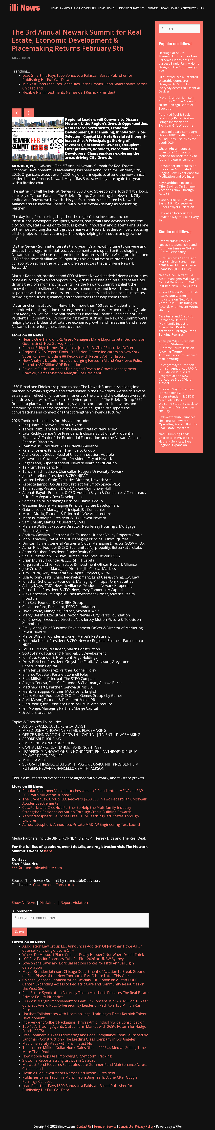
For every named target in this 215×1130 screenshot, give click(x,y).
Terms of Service (105, 1126)
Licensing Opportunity (131, 8)
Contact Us (84, 1126)
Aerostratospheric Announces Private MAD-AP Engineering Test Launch (81, 824)
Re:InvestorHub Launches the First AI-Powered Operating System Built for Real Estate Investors (178, 422)
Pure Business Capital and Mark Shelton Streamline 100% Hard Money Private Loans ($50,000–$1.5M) (177, 263)
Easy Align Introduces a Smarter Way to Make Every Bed (179, 216)
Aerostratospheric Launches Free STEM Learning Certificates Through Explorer (80, 818)
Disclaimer (48, 902)
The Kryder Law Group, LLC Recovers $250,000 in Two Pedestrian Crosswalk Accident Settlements (84, 801)
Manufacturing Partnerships (78, 8)
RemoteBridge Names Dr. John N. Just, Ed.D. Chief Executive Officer (78, 347)
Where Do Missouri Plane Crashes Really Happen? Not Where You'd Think (83, 954)
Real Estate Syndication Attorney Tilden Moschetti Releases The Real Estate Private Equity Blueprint (85, 994)
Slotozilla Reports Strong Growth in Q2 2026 (58, 1060)
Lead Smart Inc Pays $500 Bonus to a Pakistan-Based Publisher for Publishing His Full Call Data (77, 77)
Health (111, 8)
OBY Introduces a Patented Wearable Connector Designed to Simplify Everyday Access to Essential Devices (179, 84)
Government (43, 884)
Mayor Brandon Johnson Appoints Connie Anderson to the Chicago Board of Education (178, 103)
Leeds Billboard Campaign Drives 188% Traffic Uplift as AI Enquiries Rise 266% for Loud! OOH (179, 137)
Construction (189, 8)
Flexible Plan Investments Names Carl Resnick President (69, 92)
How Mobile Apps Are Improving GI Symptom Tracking (67, 1056)
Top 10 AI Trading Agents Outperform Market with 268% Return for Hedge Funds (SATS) (84, 1028)
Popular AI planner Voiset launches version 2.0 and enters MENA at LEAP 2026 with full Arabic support (82, 792)
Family (175, 8)
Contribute (126, 1126)
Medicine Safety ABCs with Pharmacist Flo (57, 1043)
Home (54, 8)
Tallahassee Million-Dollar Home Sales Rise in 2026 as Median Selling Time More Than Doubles (84, 1049)
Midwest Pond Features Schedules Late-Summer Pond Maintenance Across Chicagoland (84, 86)
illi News (24, 8)
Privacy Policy (144, 1126)
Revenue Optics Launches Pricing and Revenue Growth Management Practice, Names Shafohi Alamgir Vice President (79, 370)
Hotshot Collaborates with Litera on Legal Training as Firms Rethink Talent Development (84, 1015)
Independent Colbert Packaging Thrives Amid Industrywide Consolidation (83, 1022)
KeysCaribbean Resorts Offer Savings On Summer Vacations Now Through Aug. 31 (177, 188)
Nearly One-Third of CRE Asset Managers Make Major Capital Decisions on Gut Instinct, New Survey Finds (83, 341)
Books (165, 8)
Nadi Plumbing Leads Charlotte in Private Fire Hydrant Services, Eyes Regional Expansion (176, 439)
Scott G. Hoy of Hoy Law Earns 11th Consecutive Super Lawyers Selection (176, 203)
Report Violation (74, 902)
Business (153, 8)
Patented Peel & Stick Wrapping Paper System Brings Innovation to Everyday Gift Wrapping (176, 119)
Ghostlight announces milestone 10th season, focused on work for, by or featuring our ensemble (178, 154)
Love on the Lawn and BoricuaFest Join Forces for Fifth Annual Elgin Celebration (78, 965)
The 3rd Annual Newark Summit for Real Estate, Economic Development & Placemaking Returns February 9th (77, 40)
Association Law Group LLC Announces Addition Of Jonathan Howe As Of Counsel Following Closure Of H (82, 948)
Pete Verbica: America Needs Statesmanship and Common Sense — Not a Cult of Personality (178, 246)
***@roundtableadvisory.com (37, 867)
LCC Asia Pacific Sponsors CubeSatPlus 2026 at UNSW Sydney (73, 958)
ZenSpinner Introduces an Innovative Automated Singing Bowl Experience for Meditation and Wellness (179, 171)
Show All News (24, 902)
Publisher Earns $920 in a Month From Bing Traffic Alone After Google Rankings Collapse (80, 1079)
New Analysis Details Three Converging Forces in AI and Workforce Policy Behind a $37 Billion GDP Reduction (82, 362)
